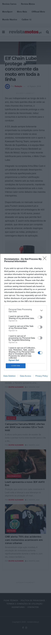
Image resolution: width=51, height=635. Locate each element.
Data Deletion (9, 376)
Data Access (25, 376)
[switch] (40, 317)
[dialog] (25, 317)
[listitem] (25, 310)
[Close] (45, 259)
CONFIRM (15, 365)
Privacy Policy (41, 376)
